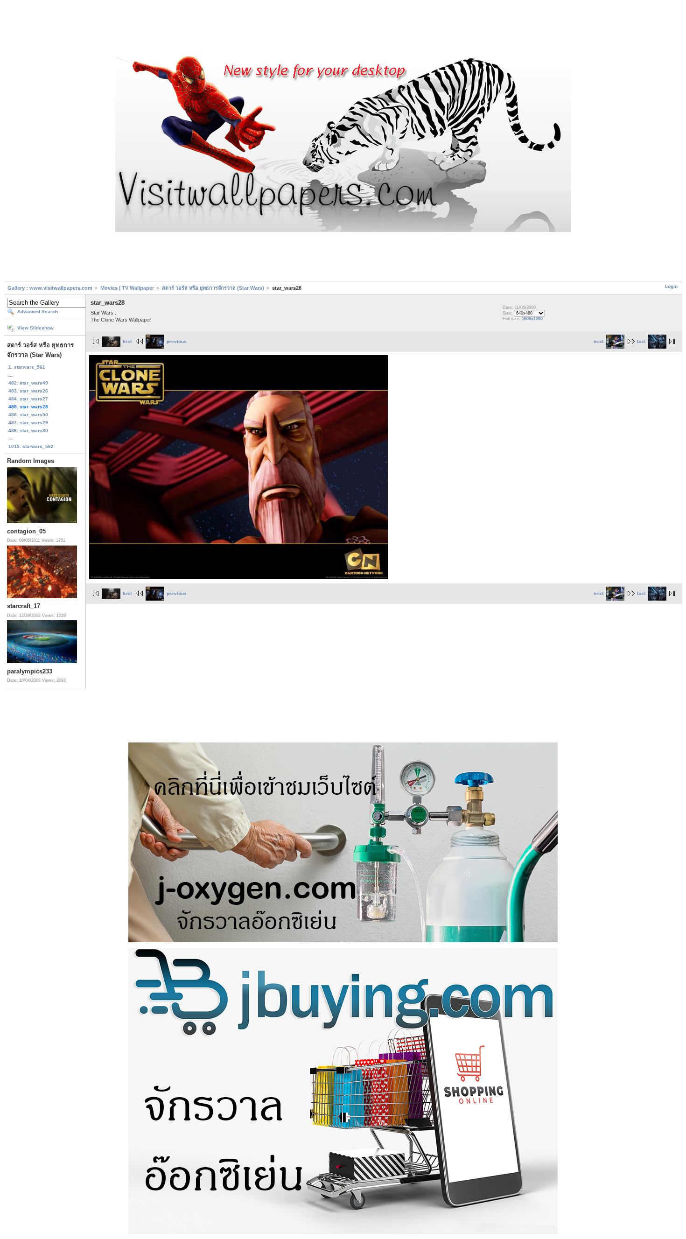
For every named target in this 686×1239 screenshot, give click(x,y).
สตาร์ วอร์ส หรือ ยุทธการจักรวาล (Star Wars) (213, 288)
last (641, 341)
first (127, 341)
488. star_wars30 (28, 430)
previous (177, 341)
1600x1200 (532, 318)
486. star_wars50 (28, 414)
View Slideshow (35, 327)
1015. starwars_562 (31, 446)
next (598, 341)
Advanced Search (37, 311)
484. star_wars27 (28, 398)
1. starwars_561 (26, 367)
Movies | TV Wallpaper (127, 288)
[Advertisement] (343, 29)
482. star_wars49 (28, 382)
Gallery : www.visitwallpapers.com (49, 288)
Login (671, 286)
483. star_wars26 (28, 390)
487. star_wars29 (28, 422)
